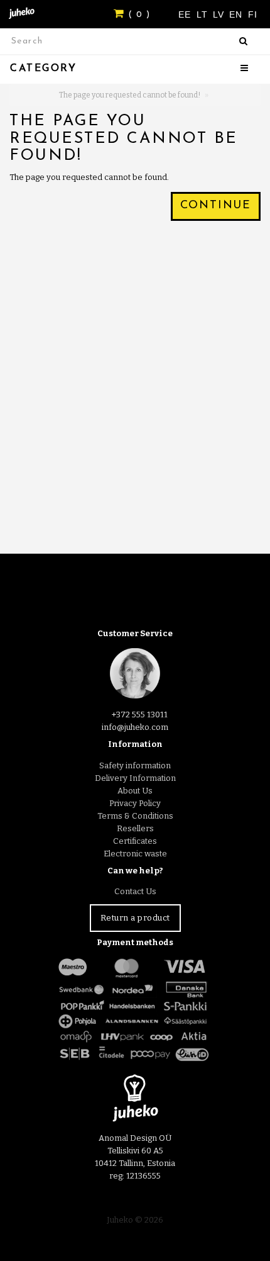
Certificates (135, 841)
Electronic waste (135, 853)
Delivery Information (135, 778)
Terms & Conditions (135, 816)
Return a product (135, 917)
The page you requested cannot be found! (129, 95)
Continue (215, 205)
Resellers (135, 828)
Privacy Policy (135, 803)
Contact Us (135, 891)
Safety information (135, 765)
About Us (135, 790)
